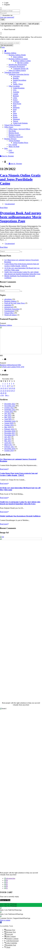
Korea (15, 115)
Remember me (7, 15)
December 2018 (9, 431)
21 (1, 391)
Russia (15, 117)
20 (14, 388)
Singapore (16, 119)
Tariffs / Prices (18, 84)
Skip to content (5, 920)
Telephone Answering (11, 72)
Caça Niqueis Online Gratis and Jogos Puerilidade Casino (20, 179)
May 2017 (7, 441)
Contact (11, 152)
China (15, 98)
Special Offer (16, 365)
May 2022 (7, 417)
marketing (7, 305)
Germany (16, 102)
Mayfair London (22, 63)
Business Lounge (14, 135)
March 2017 (8, 445)
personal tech (8, 307)
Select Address (18, 57)
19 (12, 388)
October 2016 (9, 450)
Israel (15, 109)
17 (8, 388)
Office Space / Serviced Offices (19, 129)
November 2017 (9, 435)
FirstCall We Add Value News (14, 303)
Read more (4, 469)
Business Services (10, 139)
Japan (15, 113)
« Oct (2, 395)
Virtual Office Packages (12, 125)
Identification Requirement (18, 65)
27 (14, 391)
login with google (33, 23)
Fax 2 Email (13, 144)
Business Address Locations (18, 59)
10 (8, 386)
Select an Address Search (17, 70)
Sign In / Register (16, 164)
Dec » (7, 395)
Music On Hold (14, 146)
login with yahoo (20, 23)
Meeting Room (14, 133)
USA (14, 90)
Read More (4, 207)
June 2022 (7, 415)
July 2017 (7, 437)
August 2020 (8, 423)
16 (5, 388)
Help (6, 148)
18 (10, 388)
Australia (16, 92)
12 (12, 386)
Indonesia (16, 107)
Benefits (16, 78)
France (15, 100)
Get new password (6, 45)
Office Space (8, 127)
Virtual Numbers (14, 141)
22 (3, 391)
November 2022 (9, 406)
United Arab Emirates (20, 123)
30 (5, 393)
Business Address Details (17, 55)
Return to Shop (5, 900)
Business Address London (22, 61)
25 (10, 391)
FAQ (14, 82)
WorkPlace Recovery (16, 137)
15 (3, 388)
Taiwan (15, 121)
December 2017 (9, 433)
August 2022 (8, 411)
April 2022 (8, 419)
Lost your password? (7, 17)
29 (3, 393)
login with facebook (7, 23)
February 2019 (9, 429)
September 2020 (9, 421)
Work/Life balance (10, 315)
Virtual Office (9, 313)
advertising (8, 299)
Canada (15, 94)
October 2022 (9, 408)
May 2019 (7, 427)
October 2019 (9, 425)
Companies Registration (17, 66)
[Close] (1, 8)
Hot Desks (12, 131)
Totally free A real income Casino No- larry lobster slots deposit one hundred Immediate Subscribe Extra (22, 273)
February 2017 (9, 447)
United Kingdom (18, 88)
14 (1, 388)
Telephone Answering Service (19, 74)
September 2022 (9, 410)
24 (8, 391)
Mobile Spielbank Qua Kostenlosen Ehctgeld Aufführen (20, 516)
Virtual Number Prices (20, 143)
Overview (16, 76)
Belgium (16, 96)
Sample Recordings (19, 80)
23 (5, 391)
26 (12, 391)
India (14, 105)
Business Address (10, 53)
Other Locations (14, 86)
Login (2, 19)
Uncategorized (10, 204)
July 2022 (7, 413)
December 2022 (9, 404)
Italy (14, 111)
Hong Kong (17, 104)
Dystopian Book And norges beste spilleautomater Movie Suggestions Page (20, 217)
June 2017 (7, 439)
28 (1, 393)
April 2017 (8, 443)
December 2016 (9, 448)
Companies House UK (20, 68)
